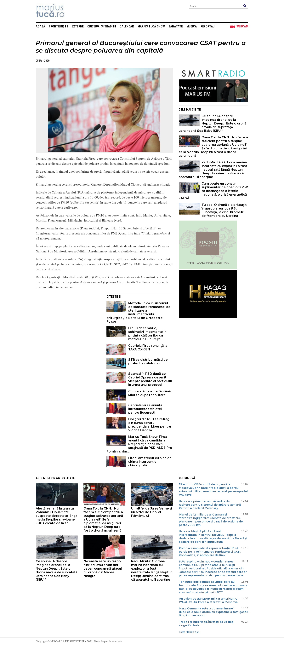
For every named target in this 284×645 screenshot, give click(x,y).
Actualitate (65, 478)
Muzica (191, 26)
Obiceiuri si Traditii (101, 26)
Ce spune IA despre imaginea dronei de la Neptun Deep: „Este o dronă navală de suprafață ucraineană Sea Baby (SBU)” (213, 123)
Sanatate (175, 26)
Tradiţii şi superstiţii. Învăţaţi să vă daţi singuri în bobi (206, 623)
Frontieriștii (58, 26)
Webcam (242, 26)
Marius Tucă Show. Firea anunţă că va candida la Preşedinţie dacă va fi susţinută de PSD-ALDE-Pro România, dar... (139, 444)
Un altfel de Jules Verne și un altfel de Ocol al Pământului (151, 512)
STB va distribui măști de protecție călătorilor (148, 361)
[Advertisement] (68, 320)
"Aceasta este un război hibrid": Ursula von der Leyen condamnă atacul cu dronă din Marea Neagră (102, 568)
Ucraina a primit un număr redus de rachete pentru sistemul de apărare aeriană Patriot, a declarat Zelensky (210, 504)
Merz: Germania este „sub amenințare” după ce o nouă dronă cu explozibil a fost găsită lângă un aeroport (213, 612)
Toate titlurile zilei (189, 632)
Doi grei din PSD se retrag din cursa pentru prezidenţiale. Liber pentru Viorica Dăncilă (149, 424)
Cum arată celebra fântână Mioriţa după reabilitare (149, 393)
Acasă (40, 26)
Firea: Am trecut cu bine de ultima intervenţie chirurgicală (150, 461)
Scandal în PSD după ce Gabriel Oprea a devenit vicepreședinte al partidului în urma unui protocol (150, 379)
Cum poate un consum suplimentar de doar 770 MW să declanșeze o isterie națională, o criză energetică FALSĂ (213, 191)
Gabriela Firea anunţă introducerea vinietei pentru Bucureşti (145, 408)
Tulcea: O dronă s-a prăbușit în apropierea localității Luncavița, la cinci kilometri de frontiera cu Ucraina (224, 210)
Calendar (127, 26)
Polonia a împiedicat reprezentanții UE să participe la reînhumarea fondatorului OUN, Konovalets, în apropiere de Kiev (210, 551)
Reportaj (207, 26)
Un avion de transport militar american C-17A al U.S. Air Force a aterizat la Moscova (208, 600)
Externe (78, 26)
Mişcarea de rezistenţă (71, 11)
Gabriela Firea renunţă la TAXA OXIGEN (147, 347)
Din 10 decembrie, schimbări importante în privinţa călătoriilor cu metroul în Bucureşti (147, 333)
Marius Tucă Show (151, 26)
